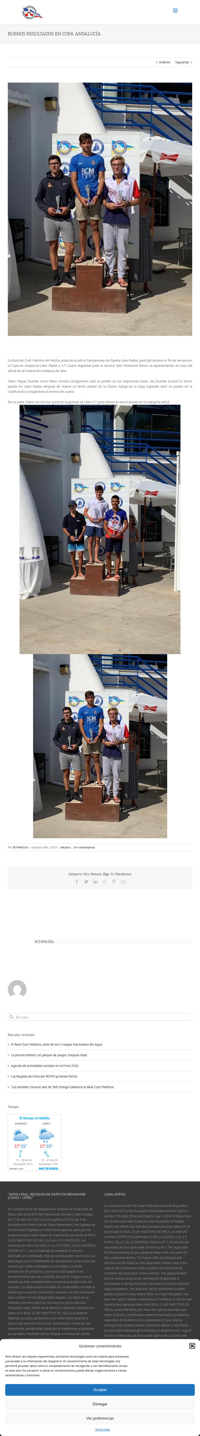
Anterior (165, 62)
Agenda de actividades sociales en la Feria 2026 (44, 1065)
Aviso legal (102, 1429)
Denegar (100, 1404)
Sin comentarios (84, 847)
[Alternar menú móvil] (175, 10)
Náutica (65, 847)
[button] (192, 1345)
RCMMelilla (20, 847)
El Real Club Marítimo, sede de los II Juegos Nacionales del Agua (56, 1044)
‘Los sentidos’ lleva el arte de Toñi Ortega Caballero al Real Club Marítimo (62, 1087)
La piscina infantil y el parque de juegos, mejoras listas (49, 1055)
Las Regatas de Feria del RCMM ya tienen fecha (44, 1076)
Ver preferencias (100, 1418)
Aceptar (100, 1389)
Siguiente (182, 62)
